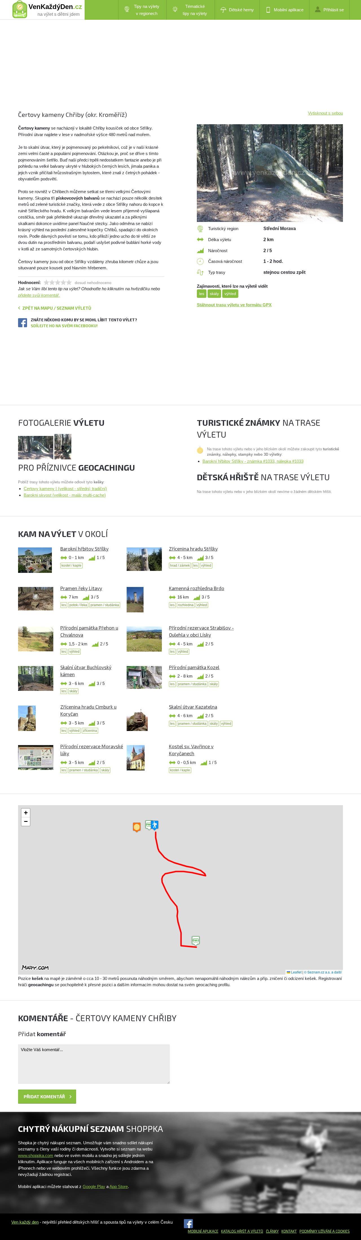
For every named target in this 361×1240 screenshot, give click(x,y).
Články (272, 1231)
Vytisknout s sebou (325, 113)
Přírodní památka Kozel (194, 667)
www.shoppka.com (35, 1155)
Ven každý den (25, 1222)
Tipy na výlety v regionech (146, 10)
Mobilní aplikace (288, 9)
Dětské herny (241, 9)
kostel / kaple (71, 565)
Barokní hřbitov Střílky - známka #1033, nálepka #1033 (252, 461)
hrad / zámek (180, 565)
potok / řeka (78, 605)
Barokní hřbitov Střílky (84, 548)
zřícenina (90, 731)
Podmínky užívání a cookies (325, 1231)
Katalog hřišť (233, 1231)
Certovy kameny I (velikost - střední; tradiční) (65, 488)
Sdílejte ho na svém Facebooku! (64, 325)
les (201, 293)
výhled (230, 293)
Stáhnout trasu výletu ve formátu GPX (234, 304)
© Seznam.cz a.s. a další (323, 972)
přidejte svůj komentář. (39, 295)
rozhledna (185, 605)
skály (214, 293)
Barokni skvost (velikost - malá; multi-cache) (65, 495)
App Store (118, 1186)
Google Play (94, 1186)
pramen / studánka (105, 605)
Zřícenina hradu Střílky (193, 548)
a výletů (254, 1231)
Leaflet (295, 972)
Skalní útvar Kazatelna (193, 706)
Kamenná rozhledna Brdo (196, 588)
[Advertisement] (180, 70)
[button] (195, 941)
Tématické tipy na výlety (195, 10)
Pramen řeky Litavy (81, 588)
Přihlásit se (333, 9)
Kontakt (289, 1231)
